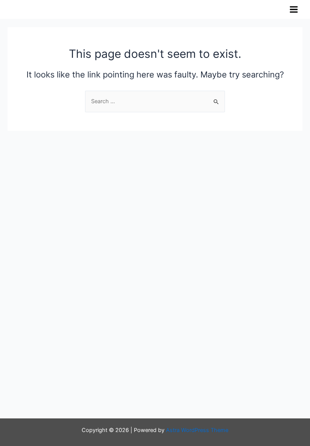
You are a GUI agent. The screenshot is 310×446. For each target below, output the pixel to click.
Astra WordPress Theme (197, 430)
